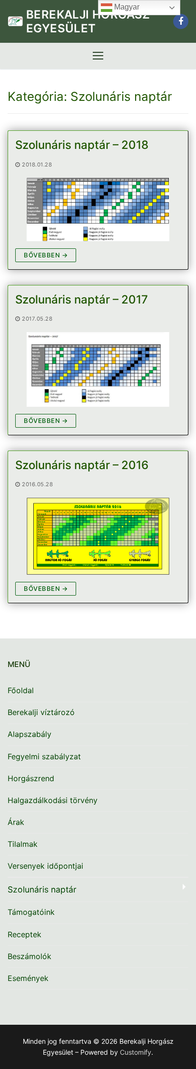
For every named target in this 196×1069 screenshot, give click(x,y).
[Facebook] (180, 21)
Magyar (125, 7)
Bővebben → (46, 255)
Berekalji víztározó (41, 712)
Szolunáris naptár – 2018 (81, 145)
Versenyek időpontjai (45, 866)
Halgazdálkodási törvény (53, 800)
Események (28, 978)
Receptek (24, 934)
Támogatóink (31, 912)
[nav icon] (98, 56)
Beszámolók (29, 956)
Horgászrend (31, 778)
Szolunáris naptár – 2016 (81, 465)
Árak (16, 822)
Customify (135, 1052)
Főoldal (21, 690)
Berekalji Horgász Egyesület (88, 21)
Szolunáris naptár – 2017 (81, 299)
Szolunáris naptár (42, 889)
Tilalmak (23, 844)
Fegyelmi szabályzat (44, 756)
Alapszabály (29, 734)
